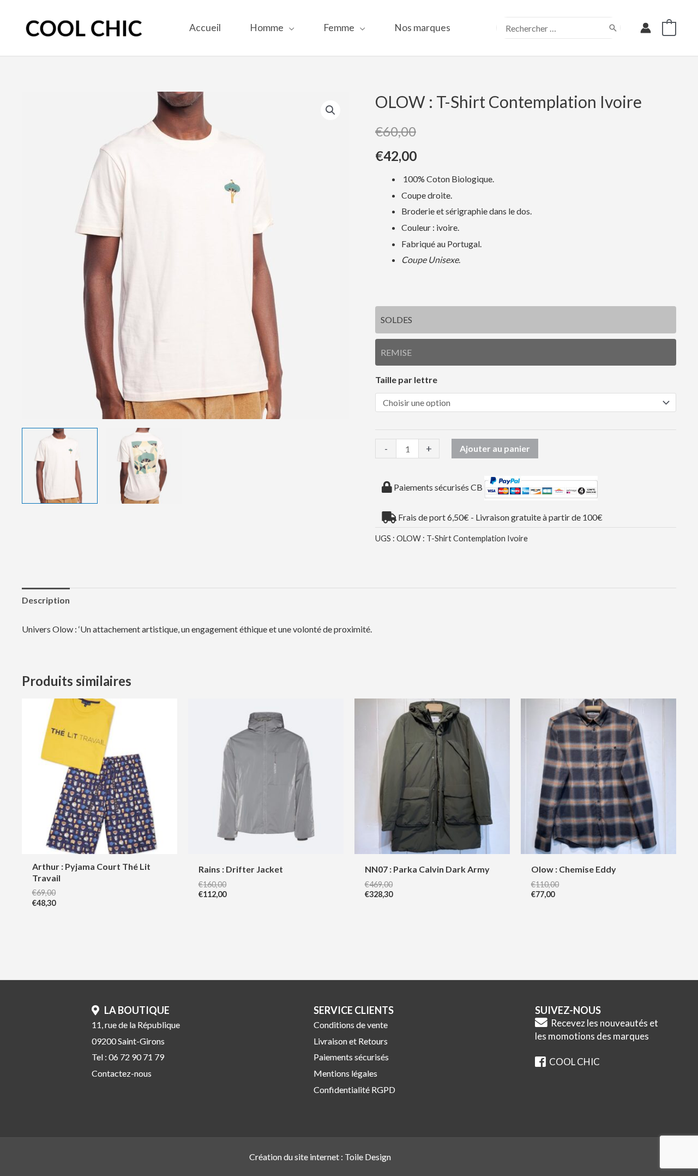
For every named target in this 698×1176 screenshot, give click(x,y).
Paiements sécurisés (351, 1057)
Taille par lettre (406, 379)
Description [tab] (46, 600)
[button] (289, 27)
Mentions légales (345, 1073)
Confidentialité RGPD (354, 1089)
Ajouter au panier (495, 448)
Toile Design (368, 1156)
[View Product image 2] (144, 466)
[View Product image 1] (60, 466)
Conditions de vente (351, 1024)
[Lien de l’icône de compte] (645, 27)
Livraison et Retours (351, 1041)
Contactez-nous (122, 1073)
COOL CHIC (573, 1061)
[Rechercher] (613, 27)
